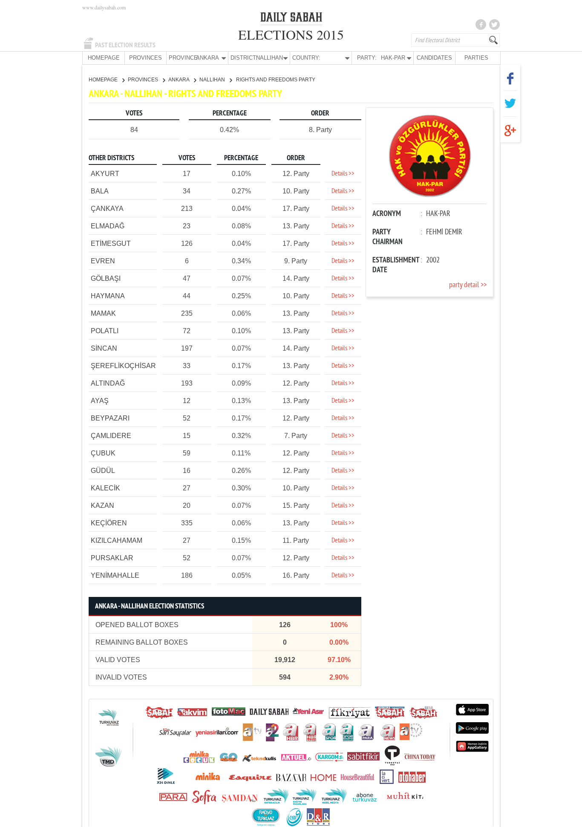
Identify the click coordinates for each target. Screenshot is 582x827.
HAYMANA (108, 296)
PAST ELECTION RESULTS (125, 45)
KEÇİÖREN (109, 523)
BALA (100, 191)
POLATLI (104, 330)
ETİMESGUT (111, 243)
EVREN (103, 261)
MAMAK (103, 313)
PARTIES (476, 58)
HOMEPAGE (104, 58)
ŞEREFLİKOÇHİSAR (123, 365)
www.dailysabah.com (104, 7)
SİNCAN (104, 348)
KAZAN (102, 505)
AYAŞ (100, 400)
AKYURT (105, 173)
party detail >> (468, 285)
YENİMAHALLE (115, 575)
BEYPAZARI (110, 418)
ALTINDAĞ (108, 383)
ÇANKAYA (107, 208)
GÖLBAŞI (106, 278)
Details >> (342, 174)
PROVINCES (145, 58)
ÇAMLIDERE (111, 435)
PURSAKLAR (112, 558)
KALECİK (105, 488)
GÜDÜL (103, 470)
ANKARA (179, 80)
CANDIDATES (434, 58)
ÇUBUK (103, 453)
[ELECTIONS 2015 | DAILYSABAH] (291, 18)
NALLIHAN (212, 80)
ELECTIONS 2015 (291, 34)
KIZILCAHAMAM (116, 540)
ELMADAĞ (107, 226)
